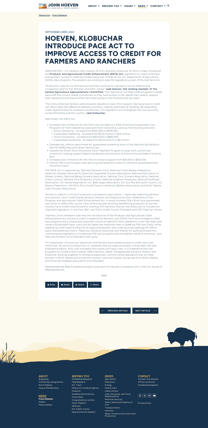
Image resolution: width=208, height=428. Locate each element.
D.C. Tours (77, 385)
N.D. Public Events (81, 409)
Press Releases (59, 15)
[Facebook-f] (140, 395)
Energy (108, 385)
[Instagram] (150, 395)
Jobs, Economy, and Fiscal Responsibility (118, 395)
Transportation (112, 408)
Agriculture (110, 379)
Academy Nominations (83, 394)
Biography (44, 379)
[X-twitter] (145, 395)
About (92, 6)
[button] (51, 285)
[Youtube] (154, 395)
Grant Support (79, 403)
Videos (42, 402)
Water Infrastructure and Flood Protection (120, 414)
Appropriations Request (83, 412)
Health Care (111, 388)
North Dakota (45, 385)
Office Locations (146, 382)
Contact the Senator (148, 379)
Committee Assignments (51, 382)
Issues (128, 6)
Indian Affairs (111, 391)
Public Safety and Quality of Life (118, 403)
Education (110, 382)
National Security (113, 399)
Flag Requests (78, 382)
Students (76, 391)
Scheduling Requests (82, 379)
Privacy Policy (144, 403)
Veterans (76, 406)
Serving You (110, 6)
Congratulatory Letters (83, 400)
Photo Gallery (45, 405)
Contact (156, 6)
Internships (77, 397)
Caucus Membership (48, 388)
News (141, 6)
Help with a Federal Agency (85, 388)
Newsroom (44, 15)
